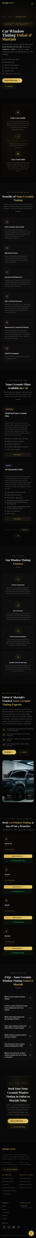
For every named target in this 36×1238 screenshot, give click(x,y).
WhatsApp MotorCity (19, 860)
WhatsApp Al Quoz (19, 891)
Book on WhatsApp (11, 80)
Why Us (4, 1206)
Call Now (10, 86)
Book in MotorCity (17, 856)
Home (4, 16)
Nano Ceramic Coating (8, 1187)
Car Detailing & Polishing (9, 1190)
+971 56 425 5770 (9, 941)
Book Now (8, 752)
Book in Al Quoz (17, 887)
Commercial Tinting (24, 1181)
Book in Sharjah (17, 948)
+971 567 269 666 (11, 1169)
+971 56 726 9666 (9, 849)
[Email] (18, 1227)
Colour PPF (5, 1184)
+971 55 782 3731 (9, 911)
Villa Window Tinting (25, 1178)
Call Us (24, 752)
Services (10, 16)
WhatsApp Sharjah (19, 953)
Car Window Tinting (7, 1178)
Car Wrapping (6, 1194)
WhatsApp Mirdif (19, 922)
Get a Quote (17, 454)
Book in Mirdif (17, 917)
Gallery (4, 1209)
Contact (4, 1218)
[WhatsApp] (9, 1227)
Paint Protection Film (8, 1181)
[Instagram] (4, 1227)
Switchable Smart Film (25, 1184)
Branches (4, 1215)
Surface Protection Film (25, 1187)
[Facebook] (14, 1227)
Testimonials (5, 1212)
